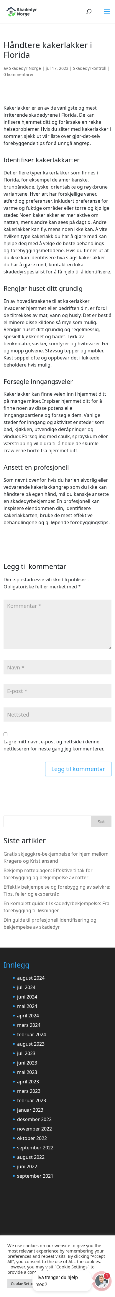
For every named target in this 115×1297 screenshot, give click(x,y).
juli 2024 (26, 987)
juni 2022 (27, 1166)
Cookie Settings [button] (24, 1283)
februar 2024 (31, 1034)
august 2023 (31, 1044)
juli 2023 (26, 1053)
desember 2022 (34, 1119)
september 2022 (35, 1147)
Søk (101, 821)
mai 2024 (27, 1006)
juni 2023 (27, 1063)
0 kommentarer (19, 74)
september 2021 (35, 1176)
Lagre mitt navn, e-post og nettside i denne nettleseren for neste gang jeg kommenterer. (54, 745)
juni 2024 (27, 997)
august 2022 (31, 1157)
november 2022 (34, 1129)
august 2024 (31, 978)
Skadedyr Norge (25, 68)
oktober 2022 (32, 1138)
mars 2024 (28, 1025)
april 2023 (28, 1081)
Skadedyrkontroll (89, 68)
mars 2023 (28, 1091)
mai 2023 (27, 1072)
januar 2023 (30, 1110)
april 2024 (28, 1015)
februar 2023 (31, 1100)
